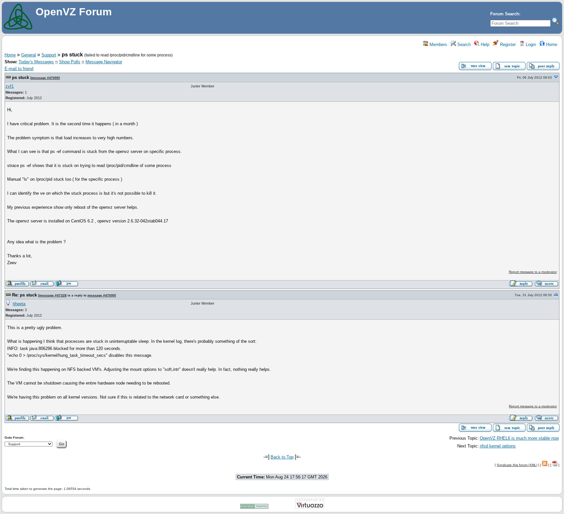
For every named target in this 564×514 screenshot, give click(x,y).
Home (551, 44)
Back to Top (282, 457)
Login (530, 44)
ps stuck (20, 77)
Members (437, 44)
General (28, 55)
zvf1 (10, 86)
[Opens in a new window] (254, 507)
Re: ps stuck (24, 295)
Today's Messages (36, 61)
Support (48, 55)
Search (463, 44)
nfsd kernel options (498, 446)
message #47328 (53, 295)
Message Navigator (104, 61)
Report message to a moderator (533, 272)
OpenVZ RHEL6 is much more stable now (519, 438)
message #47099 (45, 78)
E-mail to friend (19, 68)
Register (507, 44)
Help (484, 44)
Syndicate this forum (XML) (517, 465)
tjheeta (19, 303)
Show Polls (69, 61)
